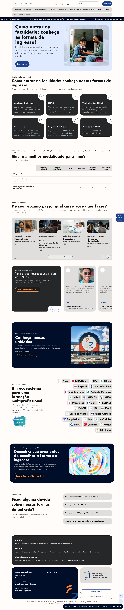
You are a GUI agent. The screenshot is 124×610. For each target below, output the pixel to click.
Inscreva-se (107, 4)
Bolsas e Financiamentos (59, 10)
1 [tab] (14, 258)
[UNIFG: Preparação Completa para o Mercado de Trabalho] (62, 3)
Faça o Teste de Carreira (27, 476)
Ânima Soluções (82, 552)
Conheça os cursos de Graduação (60, 257)
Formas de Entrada (41, 10)
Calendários (38, 560)
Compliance (42, 544)
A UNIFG (99, 10)
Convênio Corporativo (23, 591)
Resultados (54, 560)
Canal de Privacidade (96, 597)
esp (31, 3)
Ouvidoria (33, 544)
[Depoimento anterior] (52, 309)
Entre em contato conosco (24, 578)
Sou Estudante (88, 10)
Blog (107, 10)
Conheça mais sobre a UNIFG (26, 289)
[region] (62, 178)
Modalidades (27, 10)
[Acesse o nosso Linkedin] (63, 576)
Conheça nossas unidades (25, 355)
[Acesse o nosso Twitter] (70, 576)
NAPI (62, 560)
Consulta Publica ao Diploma (75, 560)
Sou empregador (95, 552)
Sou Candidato (75, 10)
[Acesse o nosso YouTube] (48, 582)
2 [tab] (15, 258)
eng (26, 3)
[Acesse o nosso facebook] (48, 576)
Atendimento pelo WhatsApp (25, 584)
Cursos (17, 10)
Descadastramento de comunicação (59, 544)
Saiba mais (112, 606)
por (22, 3)
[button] (103, 257)
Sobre (17, 544)
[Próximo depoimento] (58, 309)
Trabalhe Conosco (69, 552)
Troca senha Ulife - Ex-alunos (23, 560)
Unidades (24, 544)
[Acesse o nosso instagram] (56, 576)
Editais (46, 560)
